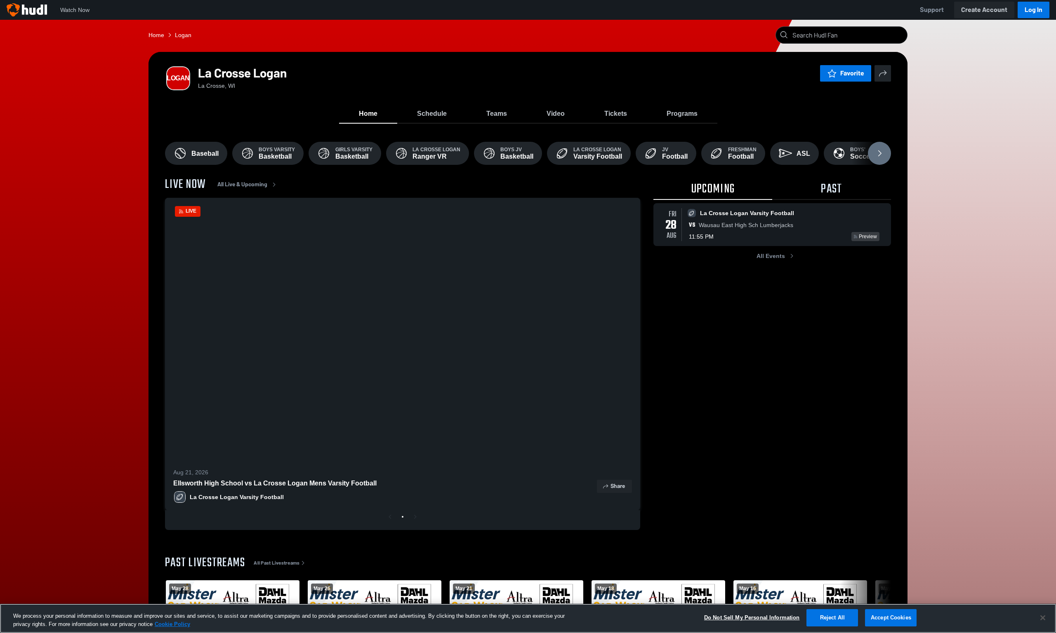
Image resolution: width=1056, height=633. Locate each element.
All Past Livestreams (276, 563)
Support (932, 9)
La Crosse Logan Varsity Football (237, 497)
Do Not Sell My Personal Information (752, 617)
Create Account (984, 9)
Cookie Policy (172, 624)
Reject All (832, 617)
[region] (528, 618)
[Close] (1043, 618)
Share (617, 486)
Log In (1033, 9)
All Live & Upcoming (242, 184)
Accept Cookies (891, 617)
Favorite (852, 73)
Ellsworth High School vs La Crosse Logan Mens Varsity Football (275, 483)
